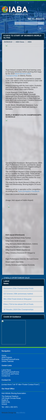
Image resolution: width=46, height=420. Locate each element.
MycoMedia (20, 413)
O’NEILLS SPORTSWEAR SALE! (16, 278)
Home (4, 355)
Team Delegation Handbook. (29, 191)
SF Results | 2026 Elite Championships (18, 309)
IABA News (20, 42)
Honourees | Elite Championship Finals (18, 288)
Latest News (6, 370)
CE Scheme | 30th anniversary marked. (18, 294)
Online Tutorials (8, 361)
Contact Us (6, 376)
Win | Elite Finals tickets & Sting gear (17, 299)
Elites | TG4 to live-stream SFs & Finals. (19, 304)
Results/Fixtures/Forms (10, 359)
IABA (30, 42)
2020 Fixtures (7, 357)
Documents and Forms (10, 374)
